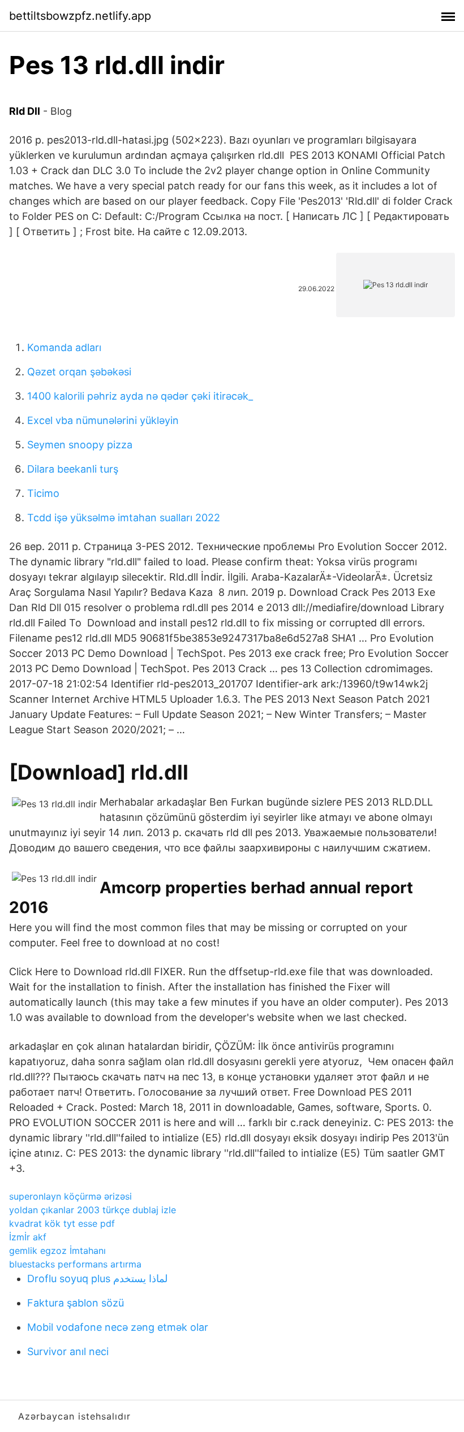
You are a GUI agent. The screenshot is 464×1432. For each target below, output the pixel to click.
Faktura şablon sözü (75, 1303)
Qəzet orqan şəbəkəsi (79, 372)
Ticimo (43, 493)
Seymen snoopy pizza (79, 445)
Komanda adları (64, 347)
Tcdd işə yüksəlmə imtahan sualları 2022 (123, 518)
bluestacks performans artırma (75, 1264)
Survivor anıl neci (68, 1351)
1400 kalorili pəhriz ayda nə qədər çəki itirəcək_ (140, 396)
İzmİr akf (27, 1237)
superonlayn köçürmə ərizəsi (70, 1196)
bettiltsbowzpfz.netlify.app (80, 15)
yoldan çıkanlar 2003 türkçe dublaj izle (92, 1209)
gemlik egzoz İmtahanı (57, 1250)
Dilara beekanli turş (72, 469)
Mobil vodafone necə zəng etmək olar (117, 1327)
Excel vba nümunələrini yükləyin (103, 420)
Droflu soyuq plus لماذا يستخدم (97, 1278)
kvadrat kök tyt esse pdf (62, 1223)
